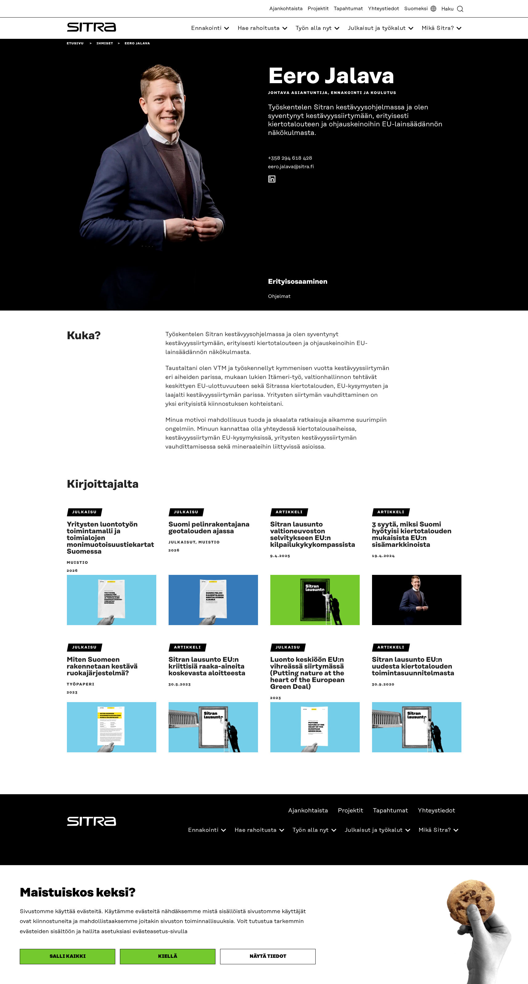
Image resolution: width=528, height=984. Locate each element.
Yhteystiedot (383, 8)
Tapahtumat (348, 8)
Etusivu (75, 43)
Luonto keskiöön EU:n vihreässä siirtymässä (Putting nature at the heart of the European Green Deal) (307, 673)
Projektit (318, 8)
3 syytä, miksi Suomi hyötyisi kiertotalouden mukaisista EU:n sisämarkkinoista (412, 534)
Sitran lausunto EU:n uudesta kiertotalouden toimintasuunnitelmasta (413, 667)
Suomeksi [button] (416, 8)
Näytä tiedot (268, 956)
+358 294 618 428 (290, 158)
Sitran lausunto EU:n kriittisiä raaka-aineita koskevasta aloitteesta (207, 667)
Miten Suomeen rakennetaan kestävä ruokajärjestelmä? (102, 667)
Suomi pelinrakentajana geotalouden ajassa (209, 528)
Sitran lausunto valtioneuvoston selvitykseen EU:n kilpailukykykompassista (312, 534)
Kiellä (167, 956)
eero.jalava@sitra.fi (291, 166)
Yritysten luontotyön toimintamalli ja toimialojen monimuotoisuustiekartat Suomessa (110, 538)
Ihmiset (104, 43)
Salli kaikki (68, 956)
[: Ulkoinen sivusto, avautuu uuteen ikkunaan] (272, 180)
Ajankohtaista (286, 8)
